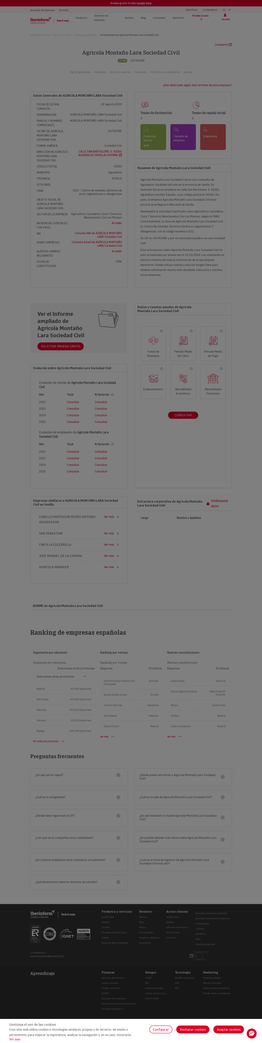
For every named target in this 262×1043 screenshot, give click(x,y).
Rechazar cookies (193, 1029)
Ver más (14, 1039)
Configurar (161, 1029)
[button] (252, 1034)
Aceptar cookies (229, 1029)
